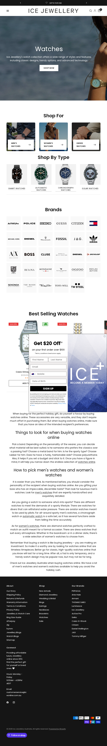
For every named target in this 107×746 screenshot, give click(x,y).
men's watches (43, 492)
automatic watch (33, 516)
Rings (41, 602)
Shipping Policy (14, 594)
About (10, 586)
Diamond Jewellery (48, 594)
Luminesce (77, 606)
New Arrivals (45, 591)
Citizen (75, 624)
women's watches (29, 526)
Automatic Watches (41, 188)
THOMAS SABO (79, 602)
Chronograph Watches (65, 188)
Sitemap (11, 640)
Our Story (11, 591)
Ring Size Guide (14, 617)
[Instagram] (16, 702)
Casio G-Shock (79, 621)
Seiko (74, 617)
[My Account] (95, 10)
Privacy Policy (13, 609)
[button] (49, 68)
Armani (75, 598)
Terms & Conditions (16, 606)
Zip (8, 624)
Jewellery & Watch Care (18, 613)
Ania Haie (76, 594)
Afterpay (11, 621)
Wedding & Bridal (47, 598)
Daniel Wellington (80, 628)
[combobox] (33, 374)
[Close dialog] (104, 336)
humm (10, 628)
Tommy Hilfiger (79, 636)
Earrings (43, 606)
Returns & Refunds (15, 598)
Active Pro (77, 613)
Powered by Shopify (57, 729)
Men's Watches (15, 144)
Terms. (33, 405)
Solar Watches (90, 188)
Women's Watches (48, 144)
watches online (86, 462)
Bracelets (43, 613)
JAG (74, 632)
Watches (43, 617)
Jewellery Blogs (14, 632)
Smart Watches (16, 188)
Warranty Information (17, 602)
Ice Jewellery (78, 609)
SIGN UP (48, 388)
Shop (42, 586)
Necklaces (44, 609)
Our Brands (78, 586)
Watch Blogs (13, 636)
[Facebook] (9, 702)
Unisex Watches (81, 144)
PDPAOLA (76, 591)
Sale (41, 621)
